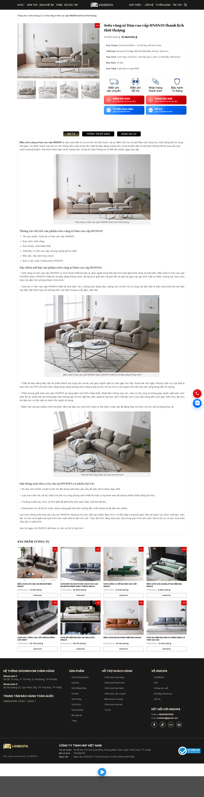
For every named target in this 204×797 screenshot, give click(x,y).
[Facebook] (154, 724)
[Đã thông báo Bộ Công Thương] (189, 751)
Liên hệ (157, 699)
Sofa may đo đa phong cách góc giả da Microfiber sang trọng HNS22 (79, 585)
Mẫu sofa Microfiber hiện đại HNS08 (122, 637)
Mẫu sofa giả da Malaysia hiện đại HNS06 (164, 585)
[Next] (94, 50)
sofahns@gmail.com (167, 718)
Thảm (74, 721)
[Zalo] (171, 724)
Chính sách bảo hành (114, 688)
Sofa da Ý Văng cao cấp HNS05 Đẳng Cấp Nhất (36, 638)
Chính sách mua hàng (114, 677)
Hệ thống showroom (163, 693)
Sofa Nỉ (75, 693)
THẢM (59, 4)
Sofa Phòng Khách (80, 677)
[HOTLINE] (197, 393)
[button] (20, 75)
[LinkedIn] (179, 724)
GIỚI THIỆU (135, 4)
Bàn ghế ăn (77, 715)
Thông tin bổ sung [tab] (98, 134)
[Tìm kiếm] (185, 5)
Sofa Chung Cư (36, 15)
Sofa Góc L (77, 704)
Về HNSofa (159, 677)
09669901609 (166, 714)
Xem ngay (37, 595)
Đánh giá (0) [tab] (129, 134)
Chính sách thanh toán (114, 683)
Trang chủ (22, 15)
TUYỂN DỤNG (163, 4)
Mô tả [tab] (71, 134)
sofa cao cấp (47, 393)
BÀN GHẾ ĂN (47, 4)
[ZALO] (197, 403)
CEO (156, 683)
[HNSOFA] (102, 5)
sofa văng (39, 241)
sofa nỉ (167, 273)
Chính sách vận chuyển (115, 693)
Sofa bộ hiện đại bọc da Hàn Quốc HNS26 (77, 638)
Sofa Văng (76, 699)
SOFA (20, 4)
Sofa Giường (77, 710)
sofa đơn (151, 273)
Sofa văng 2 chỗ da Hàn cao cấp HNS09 (120, 585)
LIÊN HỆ (149, 4)
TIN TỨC (177, 4)
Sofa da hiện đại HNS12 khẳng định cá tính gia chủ (165, 638)
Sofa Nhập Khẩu (79, 688)
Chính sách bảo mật (113, 704)
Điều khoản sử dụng (113, 699)
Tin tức (107, 710)
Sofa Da (75, 683)
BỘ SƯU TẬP (71, 4)
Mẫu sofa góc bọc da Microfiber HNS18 (34, 585)
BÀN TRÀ (32, 4)
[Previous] (22, 50)
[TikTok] (162, 724)
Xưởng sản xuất (161, 688)
